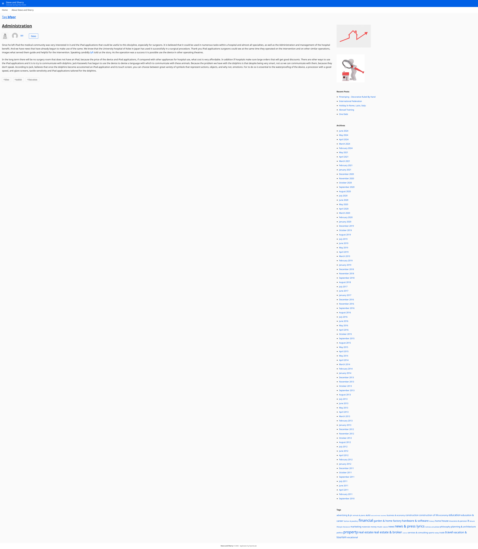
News (33, 36)
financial (366, 520)
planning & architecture (463, 526)
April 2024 (344, 139)
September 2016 (347, 308)
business (383, 515)
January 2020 (345, 221)
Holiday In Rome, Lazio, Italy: (352, 105)
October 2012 (345, 438)
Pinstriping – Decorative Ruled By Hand (357, 96)
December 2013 (346, 377)
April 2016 (344, 329)
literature (346, 527)
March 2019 (344, 256)
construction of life (429, 515)
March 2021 (344, 161)
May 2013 (343, 407)
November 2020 (346, 178)
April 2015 (344, 351)
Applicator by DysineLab (248, 546)
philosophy (445, 526)
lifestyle (339, 527)
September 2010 (347, 498)
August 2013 (345, 394)
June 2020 (343, 200)
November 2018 (346, 273)
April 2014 (344, 360)
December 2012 (346, 429)
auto (368, 515)
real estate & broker (388, 532)
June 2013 (343, 403)
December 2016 (346, 299)
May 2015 (343, 347)
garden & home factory (388, 521)
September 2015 (347, 338)
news (391, 526)
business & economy (396, 515)
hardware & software (415, 521)
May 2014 (343, 355)
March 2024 (344, 143)
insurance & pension (458, 521)
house (445, 520)
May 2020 (343, 204)
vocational (352, 537)
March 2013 (344, 416)
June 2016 (343, 321)
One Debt (343, 114)
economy (443, 515)
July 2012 (343, 446)
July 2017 (343, 286)
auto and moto (375, 515)
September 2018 (347, 277)
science (405, 533)
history (431, 521)
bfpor (7, 79)
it (468, 521)
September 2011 (347, 476)
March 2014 (344, 364)
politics (340, 532)
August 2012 (345, 442)
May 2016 (343, 325)
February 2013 (346, 420)
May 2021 (343, 152)
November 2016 (346, 303)
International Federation (350, 101)
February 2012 (346, 459)
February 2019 (346, 260)
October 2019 (345, 230)
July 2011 (343, 481)
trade (442, 532)
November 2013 (346, 381)
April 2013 (344, 412)
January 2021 (345, 169)
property (350, 532)
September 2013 (347, 390)
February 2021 (346, 165)
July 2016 (343, 316)
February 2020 (346, 217)
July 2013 (343, 399)
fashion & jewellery (351, 521)
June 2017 (343, 290)
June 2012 (343, 451)
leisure (472, 521)
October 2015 (345, 334)
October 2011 (345, 472)
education (455, 515)
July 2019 (343, 239)
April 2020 (344, 208)
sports (431, 532)
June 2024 (343, 130)
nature (385, 527)
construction (412, 515)
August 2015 (345, 342)
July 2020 (343, 195)
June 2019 (343, 243)
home (438, 520)
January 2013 (345, 425)
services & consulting (418, 532)
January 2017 (345, 295)
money (374, 527)
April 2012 (344, 455)
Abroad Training (346, 109)
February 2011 (346, 494)
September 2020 (347, 187)
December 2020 (346, 174)
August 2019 (345, 234)
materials (366, 527)
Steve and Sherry (227, 546)
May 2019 (343, 247)
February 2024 (346, 148)
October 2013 (345, 386)
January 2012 (345, 464)
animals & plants (359, 515)
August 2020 (345, 191)
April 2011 (344, 489)
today (437, 533)
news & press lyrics (409, 526)
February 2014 (346, 368)
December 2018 (346, 269)
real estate (365, 532)
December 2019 (346, 226)
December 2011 (346, 468)
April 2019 (344, 252)
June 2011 (343, 485)
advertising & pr (344, 515)
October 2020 (345, 182)
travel (449, 532)
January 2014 (345, 373)
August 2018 (345, 282)
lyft (92, 52)
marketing (355, 526)
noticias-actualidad (432, 527)
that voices (33, 79)
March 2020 (344, 213)
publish (19, 79)
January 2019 (345, 265)
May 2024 (343, 135)
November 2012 (346, 433)
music (379, 527)
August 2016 (345, 312)
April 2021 (344, 156)
